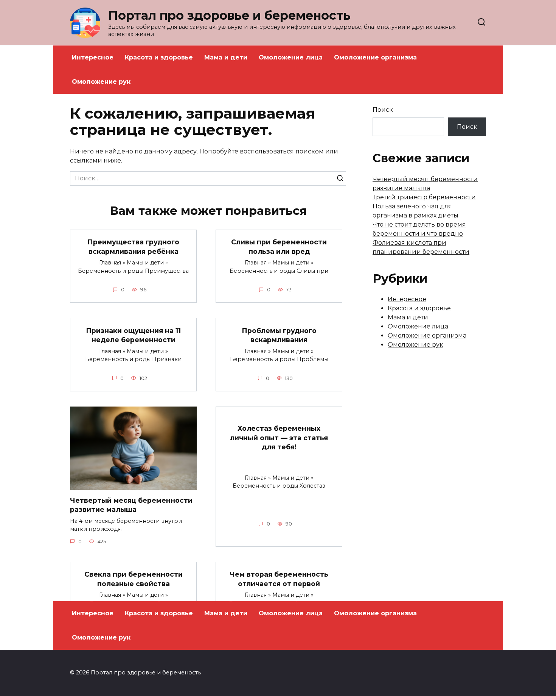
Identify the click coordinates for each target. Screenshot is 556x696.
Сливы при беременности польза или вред (279, 246)
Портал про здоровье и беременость (229, 15)
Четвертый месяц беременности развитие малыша (131, 505)
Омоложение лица (291, 57)
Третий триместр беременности (424, 197)
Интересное (92, 57)
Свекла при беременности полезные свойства (133, 579)
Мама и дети (225, 57)
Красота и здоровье (159, 57)
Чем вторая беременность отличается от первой (279, 579)
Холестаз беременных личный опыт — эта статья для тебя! (279, 437)
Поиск (383, 109)
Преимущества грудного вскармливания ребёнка (133, 246)
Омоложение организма (375, 57)
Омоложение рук (101, 81)
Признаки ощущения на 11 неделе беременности (133, 335)
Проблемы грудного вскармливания (279, 335)
